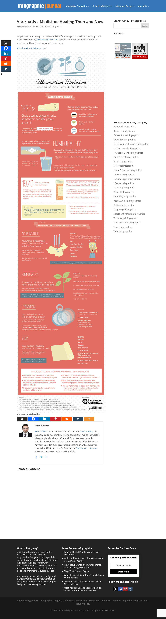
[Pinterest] (55, 419)
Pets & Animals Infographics (127, 200)
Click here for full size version (31, 48)
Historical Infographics (124, 165)
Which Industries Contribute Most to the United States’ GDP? (83, 559)
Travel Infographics (122, 227)
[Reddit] (66, 419)
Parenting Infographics (124, 196)
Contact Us (118, 600)
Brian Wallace (25, 26)
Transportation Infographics (127, 222)
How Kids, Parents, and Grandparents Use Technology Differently (82, 566)
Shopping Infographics (124, 209)
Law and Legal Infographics (126, 178)
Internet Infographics (123, 174)
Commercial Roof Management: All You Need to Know (83, 583)
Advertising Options (137, 600)
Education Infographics (124, 139)
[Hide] (2, 74)
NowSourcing (86, 431)
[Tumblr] (78, 419)
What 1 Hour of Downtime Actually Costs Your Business (84, 576)
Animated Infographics (124, 126)
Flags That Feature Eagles (76, 571)
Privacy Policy (83, 603)
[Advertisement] (61, 498)
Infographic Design (123, 6)
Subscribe (123, 572)
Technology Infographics (125, 218)
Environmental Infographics (127, 148)
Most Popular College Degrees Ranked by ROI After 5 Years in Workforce (82, 589)
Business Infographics (124, 131)
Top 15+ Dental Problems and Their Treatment (81, 553)
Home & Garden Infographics (127, 170)
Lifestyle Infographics (123, 183)
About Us (142, 6)
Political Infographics (123, 205)
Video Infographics (122, 231)
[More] (89, 419)
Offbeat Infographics (123, 192)
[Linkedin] (44, 419)
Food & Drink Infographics (126, 157)
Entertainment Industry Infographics (131, 144)
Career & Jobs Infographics (126, 135)
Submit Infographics (102, 6)
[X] (22, 419)
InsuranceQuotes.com (47, 39)
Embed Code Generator (87, 600)
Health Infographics (53, 26)
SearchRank (109, 610)
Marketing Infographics (124, 187)
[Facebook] (33, 419)
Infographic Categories (76, 6)
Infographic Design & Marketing (56, 600)
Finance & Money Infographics (128, 152)
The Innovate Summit (86, 448)
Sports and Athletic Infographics (129, 213)
